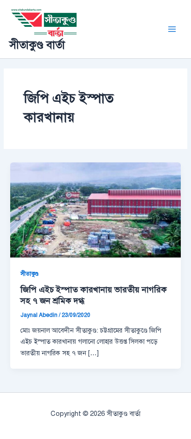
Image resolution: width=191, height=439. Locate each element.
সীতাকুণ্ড (29, 274)
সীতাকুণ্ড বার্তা (37, 45)
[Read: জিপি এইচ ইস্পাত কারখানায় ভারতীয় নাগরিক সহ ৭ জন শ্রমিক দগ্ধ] (95, 209)
